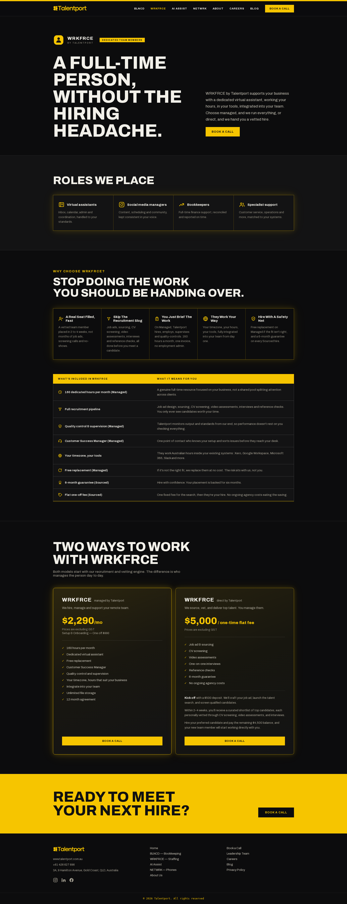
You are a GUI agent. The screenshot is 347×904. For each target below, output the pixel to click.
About (218, 8)
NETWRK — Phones (163, 869)
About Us (156, 875)
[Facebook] (71, 880)
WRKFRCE (158, 8)
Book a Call (234, 848)
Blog (254, 8)
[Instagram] (55, 880)
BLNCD (139, 8)
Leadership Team (238, 853)
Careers (237, 8)
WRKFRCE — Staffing (164, 859)
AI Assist (179, 8)
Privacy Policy (236, 869)
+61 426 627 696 (64, 864)
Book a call (279, 8)
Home (154, 848)
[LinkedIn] (63, 880)
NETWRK (200, 8)
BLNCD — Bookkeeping (165, 853)
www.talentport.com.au (68, 859)
